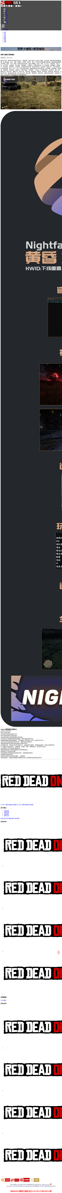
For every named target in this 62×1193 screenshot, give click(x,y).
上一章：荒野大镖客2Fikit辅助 (9, 804)
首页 (6, 9)
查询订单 (6, 815)
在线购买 (6, 814)
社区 (6, 11)
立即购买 (5, 29)
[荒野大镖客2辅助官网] (11, 6)
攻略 (7, 15)
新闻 (6, 18)
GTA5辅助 (3, 1000)
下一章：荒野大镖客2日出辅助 (25, 804)
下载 (6, 20)
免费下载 (6, 812)
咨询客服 (6, 811)
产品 (6, 14)
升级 (7, 22)
